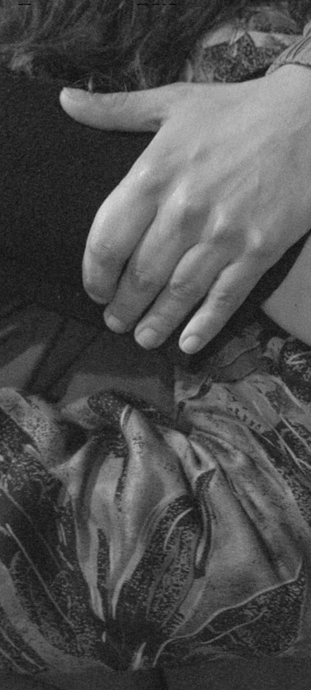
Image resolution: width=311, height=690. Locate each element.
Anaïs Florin (24, 4)
